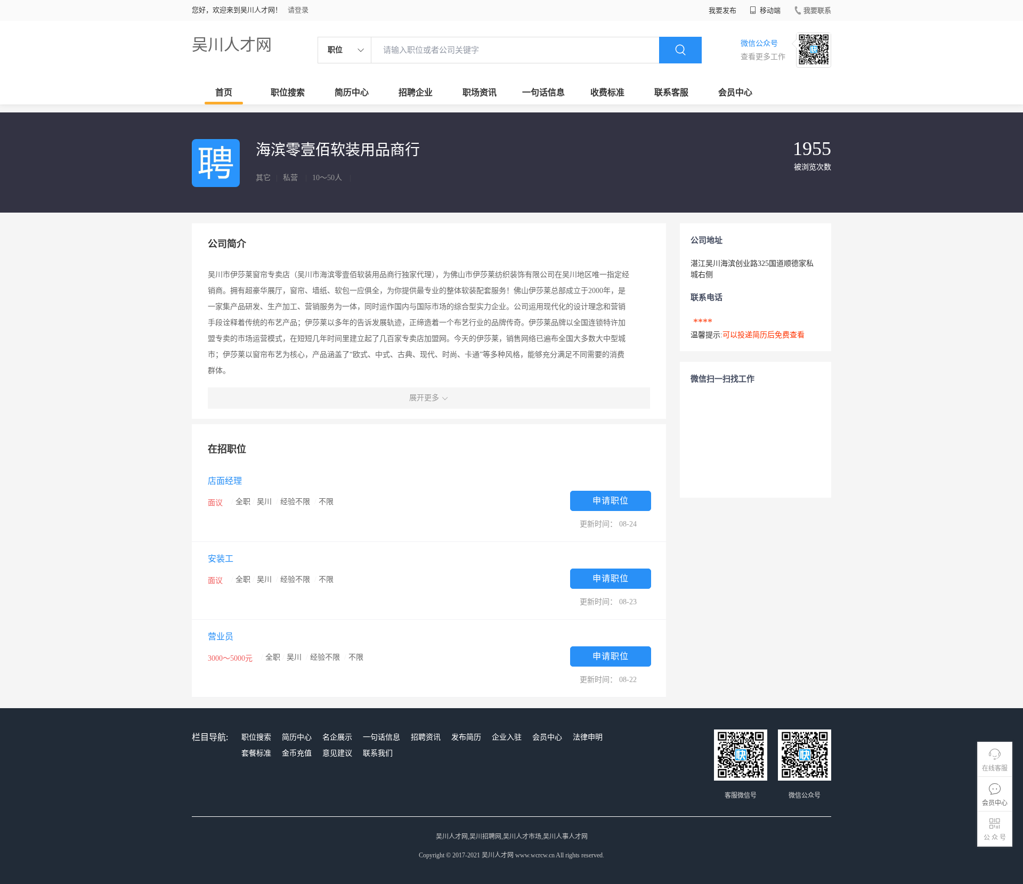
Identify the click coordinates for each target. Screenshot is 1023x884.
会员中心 (735, 92)
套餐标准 (256, 753)
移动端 (769, 10)
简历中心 (352, 92)
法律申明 (588, 737)
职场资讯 (479, 92)
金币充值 (297, 753)
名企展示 (337, 737)
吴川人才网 (232, 44)
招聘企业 (416, 92)
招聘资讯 (426, 737)
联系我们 (378, 753)
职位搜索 (288, 92)
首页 (223, 92)
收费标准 (607, 92)
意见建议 (337, 753)
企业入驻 (507, 737)
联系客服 (671, 92)
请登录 (298, 10)
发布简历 (466, 737)
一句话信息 (543, 92)
